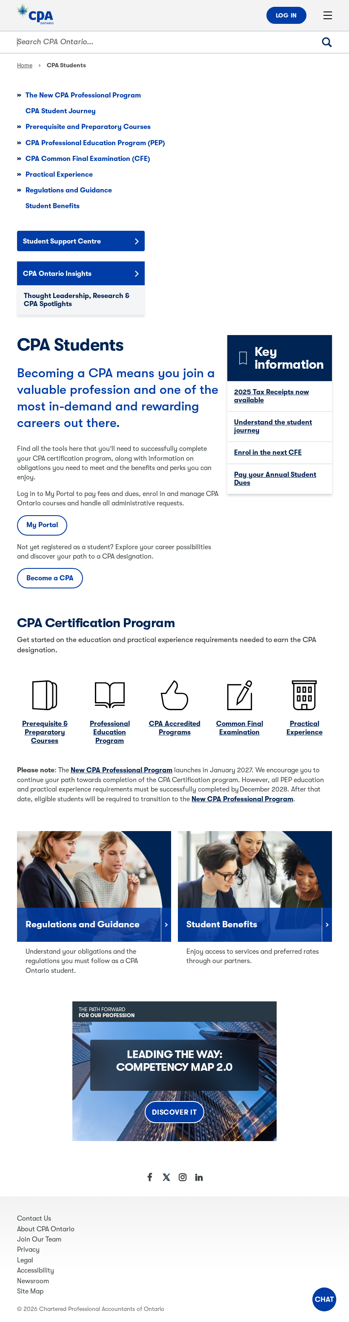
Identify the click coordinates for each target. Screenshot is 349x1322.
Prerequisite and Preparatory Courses (88, 127)
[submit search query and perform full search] (333, 42)
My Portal (42, 525)
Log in (286, 15)
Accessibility (35, 1270)
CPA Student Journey (61, 111)
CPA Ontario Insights (57, 274)
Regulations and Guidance (69, 190)
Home (24, 65)
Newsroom (33, 1281)
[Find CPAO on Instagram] (182, 1177)
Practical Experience (59, 174)
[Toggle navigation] (332, 15)
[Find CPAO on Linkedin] (199, 1177)
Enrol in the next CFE (268, 452)
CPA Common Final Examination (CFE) (88, 159)
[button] (324, 1299)
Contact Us (34, 1218)
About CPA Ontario (45, 1229)
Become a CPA (50, 578)
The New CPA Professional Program (83, 95)
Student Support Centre (62, 241)
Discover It (174, 1112)
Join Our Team (39, 1239)
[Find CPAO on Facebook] (150, 1177)
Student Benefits (53, 206)
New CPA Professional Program (121, 770)
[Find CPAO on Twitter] (166, 1177)
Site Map (30, 1291)
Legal (25, 1260)
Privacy (28, 1249)
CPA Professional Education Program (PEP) (95, 143)
